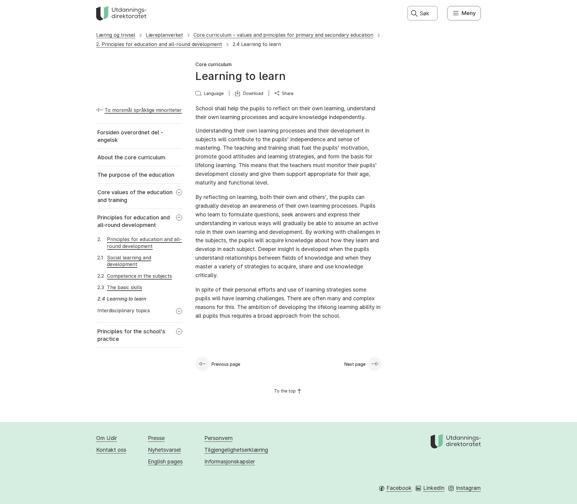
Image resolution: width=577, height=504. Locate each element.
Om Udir (106, 438)
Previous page (226, 364)
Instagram (468, 488)
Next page (354, 364)
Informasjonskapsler (229, 461)
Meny (469, 13)
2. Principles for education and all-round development (159, 44)
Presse (156, 438)
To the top (285, 390)
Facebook (399, 488)
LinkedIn (433, 488)
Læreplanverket (164, 35)
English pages (165, 461)
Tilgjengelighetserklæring (236, 450)
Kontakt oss (111, 450)
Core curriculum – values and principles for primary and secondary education (283, 35)
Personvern (218, 438)
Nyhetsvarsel (164, 450)
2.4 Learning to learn (257, 44)
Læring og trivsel (115, 35)
